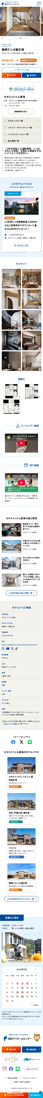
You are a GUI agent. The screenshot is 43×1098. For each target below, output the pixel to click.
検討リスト (37, 1094)
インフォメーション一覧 (18, 134)
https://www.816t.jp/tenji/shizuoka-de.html (19, 644)
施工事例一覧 (13, 140)
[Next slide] (40, 38)
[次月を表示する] (35, 969)
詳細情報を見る (20, 111)
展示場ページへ (27, 60)
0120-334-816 (7, 635)
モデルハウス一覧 (15, 120)
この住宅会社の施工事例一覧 (20, 593)
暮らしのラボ (31, 1069)
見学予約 (12, 75)
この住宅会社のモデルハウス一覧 (20, 899)
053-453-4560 (14, 105)
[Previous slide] (2, 38)
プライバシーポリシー (29, 1078)
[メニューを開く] (39, 3)
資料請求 (33, 75)
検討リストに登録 (23, 70)
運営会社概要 (12, 1078)
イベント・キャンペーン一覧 (20, 127)
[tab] (15, 38)
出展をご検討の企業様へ (22, 1082)
